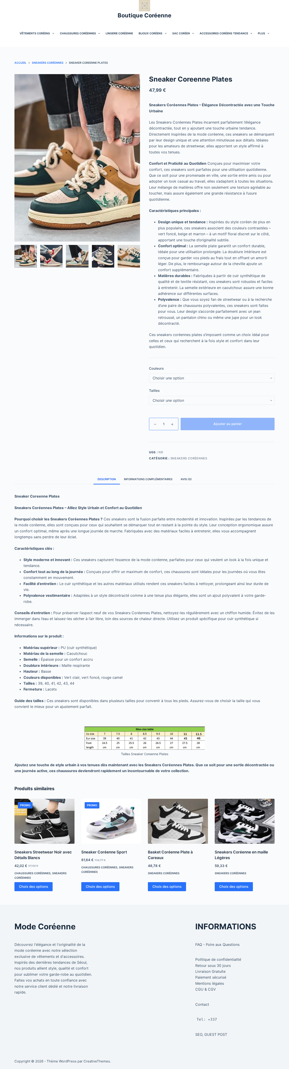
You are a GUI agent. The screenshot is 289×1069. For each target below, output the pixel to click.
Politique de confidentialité (218, 959)
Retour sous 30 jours (213, 965)
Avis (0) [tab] (186, 479)
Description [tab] (107, 479)
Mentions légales (209, 983)
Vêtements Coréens (35, 33)
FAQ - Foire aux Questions (217, 944)
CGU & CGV (205, 989)
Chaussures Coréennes (78, 33)
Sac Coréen (181, 33)
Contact (202, 1004)
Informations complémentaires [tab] (148, 479)
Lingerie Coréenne (119, 33)
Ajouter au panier (227, 424)
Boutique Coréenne (144, 15)
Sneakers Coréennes (188, 458)
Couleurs (156, 368)
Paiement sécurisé (210, 977)
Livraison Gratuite (210, 971)
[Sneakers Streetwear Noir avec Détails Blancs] (44, 821)
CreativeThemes (97, 1061)
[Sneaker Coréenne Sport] (111, 821)
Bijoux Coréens (150, 33)
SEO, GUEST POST (211, 1034)
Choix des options (33, 886)
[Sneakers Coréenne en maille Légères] (245, 821)
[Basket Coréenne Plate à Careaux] (178, 821)
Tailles (154, 390)
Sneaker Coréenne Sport (104, 852)
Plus (261, 33)
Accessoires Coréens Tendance (224, 33)
